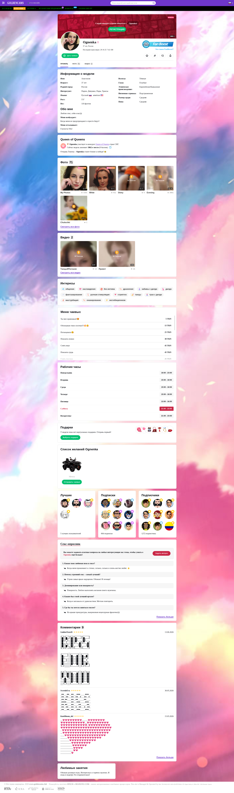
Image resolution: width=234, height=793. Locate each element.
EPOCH (70, 784)
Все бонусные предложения (50, 8)
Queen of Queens (102, 144)
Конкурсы (69, 8)
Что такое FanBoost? (164, 49)
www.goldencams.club (38, 784)
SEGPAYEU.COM (82, 784)
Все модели (7, 8)
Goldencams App (85, 8)
